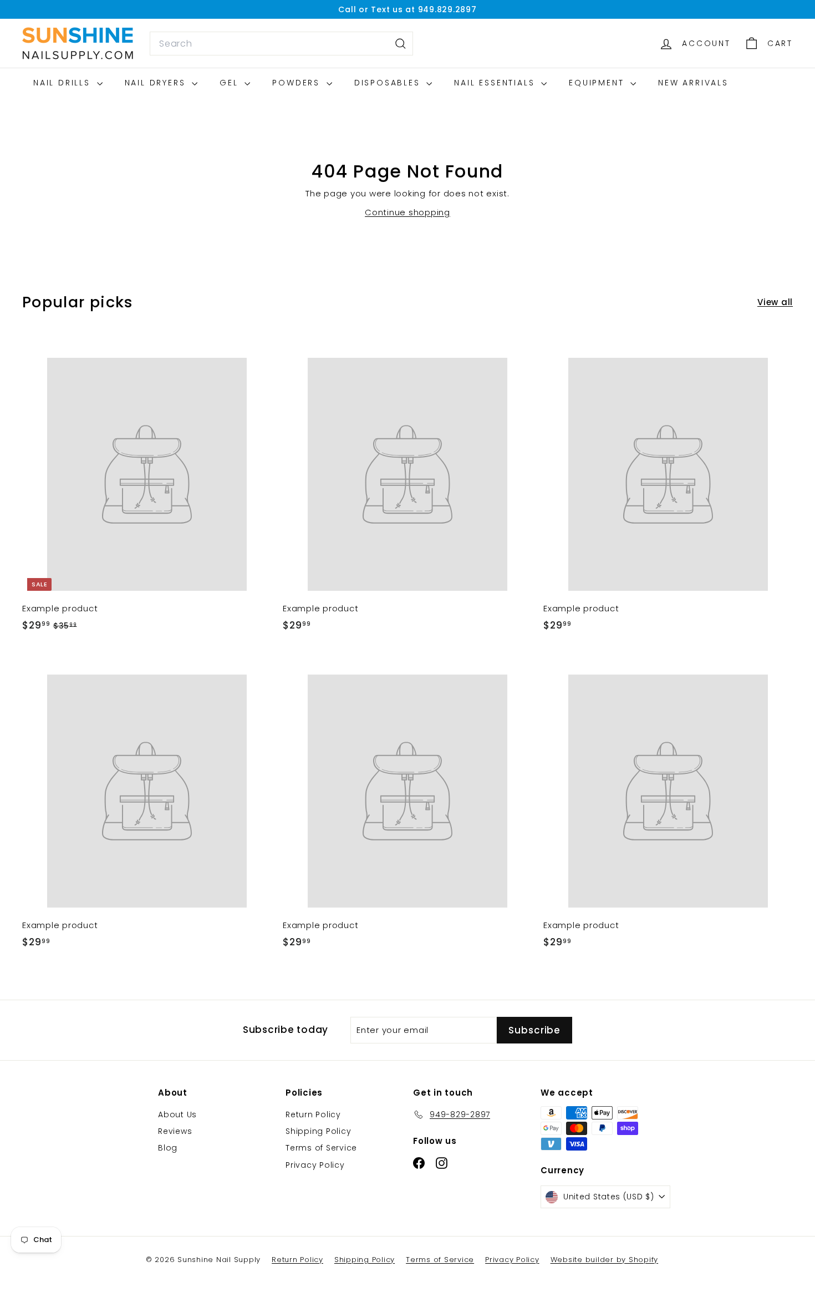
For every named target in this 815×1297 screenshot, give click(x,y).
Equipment (598, 82)
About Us (177, 1114)
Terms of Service (321, 1147)
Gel (231, 82)
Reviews (175, 1131)
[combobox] (281, 44)
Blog (167, 1147)
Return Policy (313, 1114)
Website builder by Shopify (605, 1259)
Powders (297, 82)
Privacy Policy (315, 1165)
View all (775, 302)
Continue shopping (407, 212)
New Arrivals (693, 82)
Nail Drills (63, 82)
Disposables (389, 82)
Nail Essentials (496, 82)
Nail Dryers (157, 82)
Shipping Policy (318, 1131)
